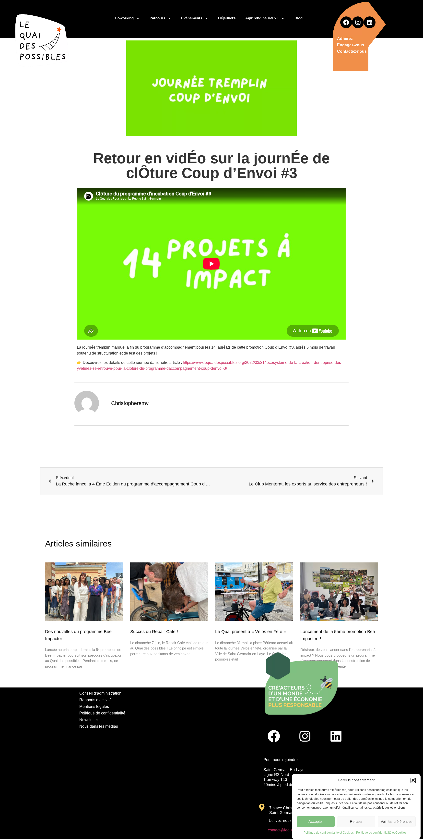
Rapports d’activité (95, 700)
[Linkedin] (370, 22)
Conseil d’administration (100, 693)
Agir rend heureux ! (262, 18)
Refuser (356, 821)
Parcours (157, 18)
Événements (191, 18)
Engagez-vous (350, 45)
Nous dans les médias (98, 726)
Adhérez (345, 39)
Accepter (315, 821)
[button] (413, 780)
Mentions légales (94, 706)
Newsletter (88, 720)
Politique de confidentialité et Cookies (329, 832)
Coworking (124, 18)
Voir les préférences (396, 821)
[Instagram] (358, 22)
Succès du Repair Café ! (154, 631)
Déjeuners (226, 18)
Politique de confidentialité (102, 713)
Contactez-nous (352, 51)
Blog (298, 18)
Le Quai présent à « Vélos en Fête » (250, 631)
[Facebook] (346, 22)
